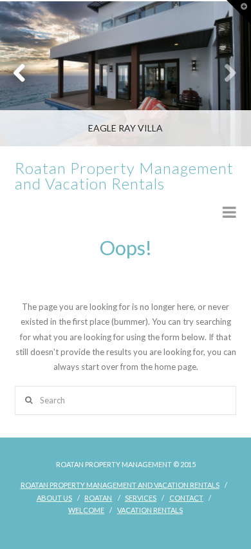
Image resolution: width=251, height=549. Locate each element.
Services (140, 498)
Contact (186, 498)
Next (223, 74)
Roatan (98, 498)
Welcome (86, 510)
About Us (54, 498)
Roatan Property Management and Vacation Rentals (124, 175)
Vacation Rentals (150, 510)
